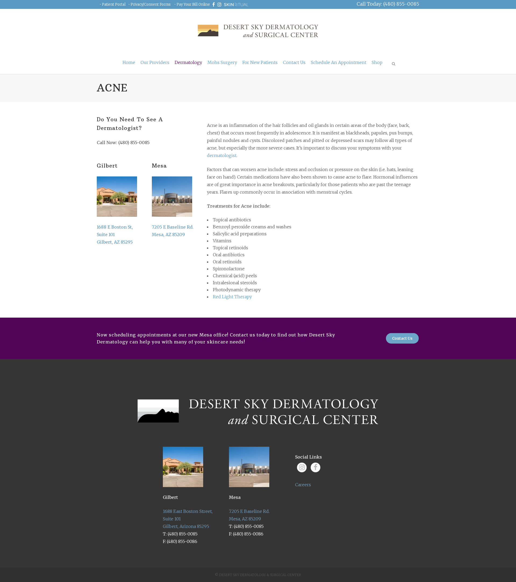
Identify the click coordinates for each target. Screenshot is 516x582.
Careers (303, 484)
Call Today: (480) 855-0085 (388, 4)
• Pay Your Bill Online (192, 4)
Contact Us (402, 338)
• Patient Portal (112, 4)
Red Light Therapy (232, 296)
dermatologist (221, 155)
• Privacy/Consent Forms (149, 4)
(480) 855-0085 (134, 142)
